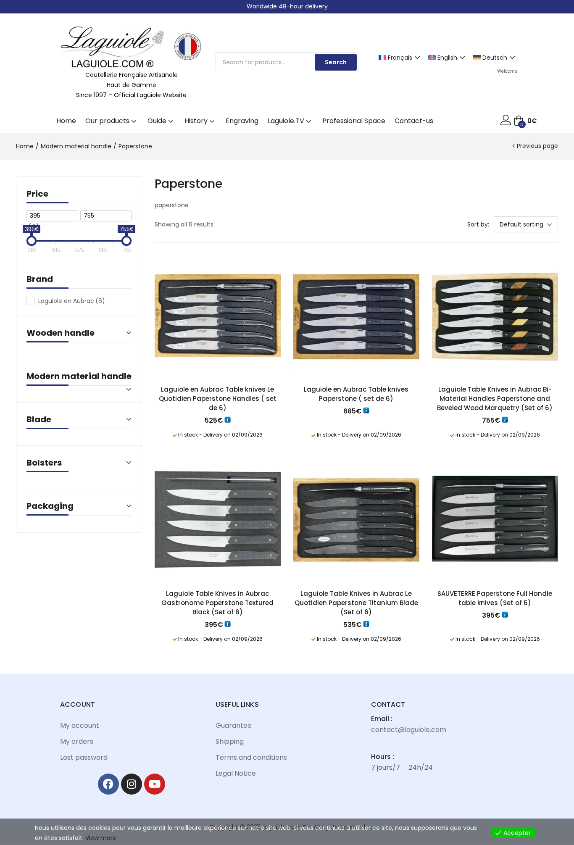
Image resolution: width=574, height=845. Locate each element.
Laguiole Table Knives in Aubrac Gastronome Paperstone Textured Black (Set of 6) (217, 602)
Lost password (84, 757)
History (196, 121)
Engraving (242, 121)
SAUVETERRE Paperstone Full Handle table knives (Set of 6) (494, 598)
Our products (108, 121)
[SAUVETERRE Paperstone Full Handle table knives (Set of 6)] (495, 520)
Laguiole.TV (287, 121)
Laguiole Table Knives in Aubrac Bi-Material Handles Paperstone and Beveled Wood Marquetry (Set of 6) (495, 398)
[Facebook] (108, 784)
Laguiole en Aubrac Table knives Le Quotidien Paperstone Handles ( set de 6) (217, 398)
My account (79, 725)
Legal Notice (236, 773)
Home (66, 121)
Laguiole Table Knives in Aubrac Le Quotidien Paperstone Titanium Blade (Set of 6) (356, 602)
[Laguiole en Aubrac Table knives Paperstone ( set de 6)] (356, 316)
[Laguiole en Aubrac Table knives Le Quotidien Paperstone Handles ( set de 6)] (218, 316)
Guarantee (234, 725)
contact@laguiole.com (408, 729)
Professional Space (353, 121)
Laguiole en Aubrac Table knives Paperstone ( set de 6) (356, 394)
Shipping (230, 741)
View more (100, 838)
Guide (157, 121)
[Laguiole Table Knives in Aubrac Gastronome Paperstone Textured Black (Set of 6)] (218, 520)
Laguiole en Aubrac (71, 301)
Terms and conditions (251, 757)
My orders (76, 741)
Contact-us (414, 121)
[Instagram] (131, 784)
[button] (525, 121)
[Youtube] (154, 784)
